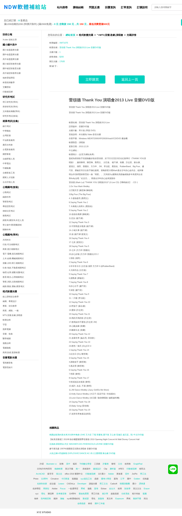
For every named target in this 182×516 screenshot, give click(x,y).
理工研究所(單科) (10, 102)
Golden (137, 479)
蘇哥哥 (50, 474)
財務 (62, 464)
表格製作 (86, 469)
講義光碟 (93, 483)
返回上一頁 (129, 79)
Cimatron (55, 479)
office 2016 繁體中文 (74, 474)
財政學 (127, 488)
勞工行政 (95, 493)
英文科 (110, 498)
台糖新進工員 (9, 173)
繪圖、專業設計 (10, 301)
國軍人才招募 (9, 177)
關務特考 (7, 229)
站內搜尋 (62, 7)
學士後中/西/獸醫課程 (12, 225)
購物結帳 (78, 7)
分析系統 (125, 493)
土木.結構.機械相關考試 (13, 258)
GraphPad (137, 464)
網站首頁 (70, 35)
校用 (120, 488)
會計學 (105, 493)
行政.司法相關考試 (11, 244)
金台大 (112, 488)
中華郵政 (7, 131)
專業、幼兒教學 (10, 306)
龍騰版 (75, 479)
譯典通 (142, 483)
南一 (78, 469)
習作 (127, 474)
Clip (105, 469)
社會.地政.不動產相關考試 (14, 268)
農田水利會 (8, 145)
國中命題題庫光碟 (11, 54)
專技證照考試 (9, 206)
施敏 (62, 498)
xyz (37, 493)
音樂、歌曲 (8, 334)
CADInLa (71, 483)
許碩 (42, 464)
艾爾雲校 (7, 87)
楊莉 (75, 464)
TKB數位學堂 (85, 464)
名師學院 (37, 488)
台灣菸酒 (7, 135)
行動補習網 (8, 92)
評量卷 (106, 464)
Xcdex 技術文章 (10, 39)
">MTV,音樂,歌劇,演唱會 (110, 35)
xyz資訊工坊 (86, 479)
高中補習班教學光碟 (12, 73)
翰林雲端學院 (9, 78)
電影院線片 (8, 367)
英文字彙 (69, 469)
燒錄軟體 (58, 469)
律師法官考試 (9, 211)
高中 (68, 464)
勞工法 (143, 474)
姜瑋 (96, 488)
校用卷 (128, 464)
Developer (81, 483)
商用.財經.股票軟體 (11, 352)
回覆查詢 (110, 7)
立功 (120, 464)
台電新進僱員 (9, 149)
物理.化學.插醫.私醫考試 (13, 272)
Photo (35, 479)
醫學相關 (7, 338)
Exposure (119, 498)
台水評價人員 (9, 182)
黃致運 (119, 474)
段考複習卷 (61, 493)
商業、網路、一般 (11, 310)
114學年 (72, 493)
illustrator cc (51, 464)
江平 (122, 479)
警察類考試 (8, 201)
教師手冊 (137, 498)
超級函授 (115, 493)
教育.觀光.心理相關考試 (13, 277)
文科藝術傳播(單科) (11, 111)
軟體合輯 (7, 320)
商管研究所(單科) (10, 106)
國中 (129, 479)
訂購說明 (142, 7)
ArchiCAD (40, 474)
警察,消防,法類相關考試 (13, 282)
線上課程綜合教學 (11, 296)
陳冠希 (51, 493)
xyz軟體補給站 (73, 498)
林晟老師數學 (9, 82)
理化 (43, 493)
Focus (63, 488)
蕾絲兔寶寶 (84, 493)
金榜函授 (81, 503)
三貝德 (97, 464)
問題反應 (94, 7)
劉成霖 (86, 498)
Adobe (111, 474)
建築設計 (97, 469)
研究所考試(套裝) (10, 116)
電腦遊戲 (7, 348)
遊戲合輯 (7, 343)
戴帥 (56, 498)
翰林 (36, 498)
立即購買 (92, 79)
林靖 (90, 503)
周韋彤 (46, 488)
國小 (134, 483)
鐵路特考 (7, 197)
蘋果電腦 (7, 329)
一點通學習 (73, 488)
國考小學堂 (106, 479)
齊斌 (83, 488)
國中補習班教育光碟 (12, 68)
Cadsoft (113, 483)
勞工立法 (104, 483)
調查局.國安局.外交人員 (13, 220)
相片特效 (136, 493)
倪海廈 (146, 479)
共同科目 (7, 240)
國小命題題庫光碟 (11, 50)
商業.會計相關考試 (11, 249)
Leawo (61, 483)
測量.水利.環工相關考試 (13, 263)
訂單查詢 (126, 7)
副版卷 (101, 498)
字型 (5, 324)
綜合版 (53, 483)
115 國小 (102, 474)
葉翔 (116, 479)
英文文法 (137, 488)
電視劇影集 (8, 363)
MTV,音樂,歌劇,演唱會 (12, 315)
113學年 (44, 479)
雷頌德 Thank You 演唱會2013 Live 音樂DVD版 (112, 100)
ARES (121, 469)
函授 (96, 479)
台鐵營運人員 (9, 159)
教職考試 (7, 215)
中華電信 (7, 163)
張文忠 (59, 474)
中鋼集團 (7, 168)
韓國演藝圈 (125, 483)
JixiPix (134, 474)
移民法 (142, 469)
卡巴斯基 (65, 479)
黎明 (113, 464)
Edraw (103, 488)
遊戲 (90, 488)
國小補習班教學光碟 (12, 64)
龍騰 (145, 493)
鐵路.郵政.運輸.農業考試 (13, 286)
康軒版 (113, 469)
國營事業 (7, 154)
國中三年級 (100, 503)
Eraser (147, 488)
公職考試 (7, 192)
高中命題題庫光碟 (11, 59)
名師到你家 (42, 483)
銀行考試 (7, 126)
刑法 (146, 498)
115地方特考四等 (44, 469)
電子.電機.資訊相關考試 (13, 254)
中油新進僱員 (9, 140)
